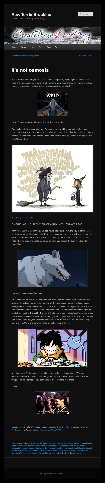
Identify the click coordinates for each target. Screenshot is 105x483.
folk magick (81, 445)
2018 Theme (34, 443)
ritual (30, 450)
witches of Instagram (46, 453)
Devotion (43, 443)
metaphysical (67, 448)
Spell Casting (57, 443)
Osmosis (89, 448)
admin (36, 55)
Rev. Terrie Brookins (31, 14)
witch (26, 453)
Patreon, (68, 426)
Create (23, 47)
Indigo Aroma (39, 448)
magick (58, 448)
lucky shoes (50, 448)
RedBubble (16, 430)
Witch (70, 443)
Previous (81, 55)
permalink (77, 453)
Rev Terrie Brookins (19, 450)
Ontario (82, 448)
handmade (15, 448)
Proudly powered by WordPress (52, 473)
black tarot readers (26, 445)
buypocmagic (51, 445)
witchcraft (33, 453)
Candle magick (63, 445)
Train (49, 47)
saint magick (58, 450)
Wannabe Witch (17, 453)
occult (75, 448)
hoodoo (23, 448)
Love (32, 47)
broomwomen (40, 445)
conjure (73, 445)
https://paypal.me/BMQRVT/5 (48, 430)
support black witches (79, 450)
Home (14, 47)
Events (57, 47)
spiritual (67, 450)
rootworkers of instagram (42, 450)
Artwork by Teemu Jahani (22, 217)
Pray (40, 47)
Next (91, 55)
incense (30, 448)
